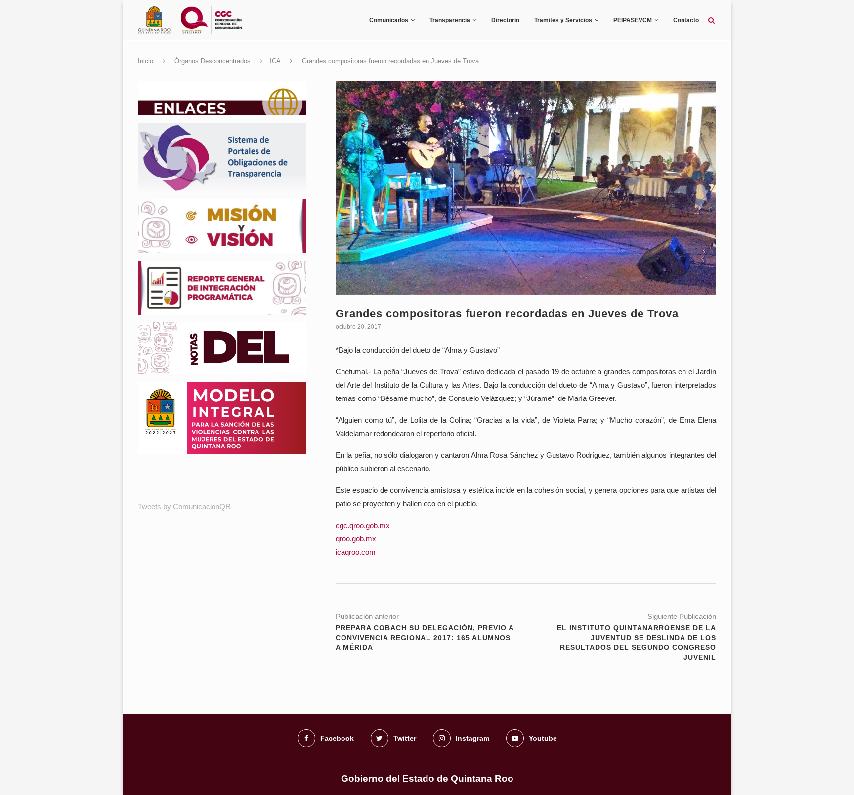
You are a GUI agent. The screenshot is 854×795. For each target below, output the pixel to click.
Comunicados (388, 20)
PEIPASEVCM (632, 20)
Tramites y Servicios (563, 20)
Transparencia (449, 20)
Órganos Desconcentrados (212, 61)
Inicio (145, 61)
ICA (275, 61)
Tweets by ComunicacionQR (184, 506)
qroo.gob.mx (356, 538)
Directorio (505, 20)
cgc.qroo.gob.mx (363, 525)
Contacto (686, 20)
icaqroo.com (356, 552)
